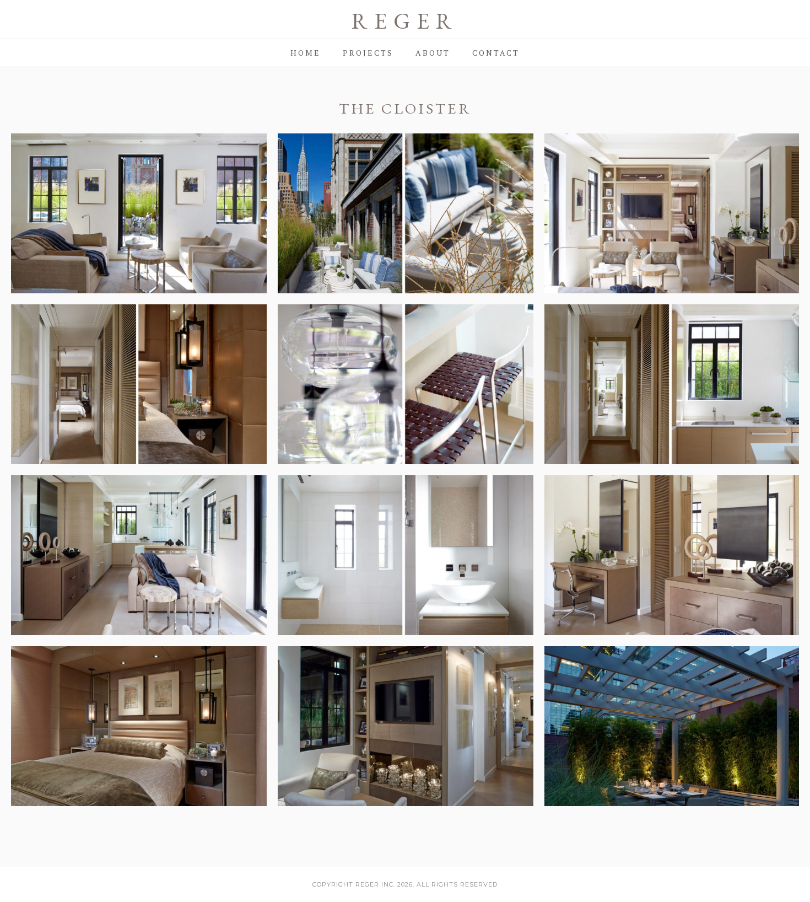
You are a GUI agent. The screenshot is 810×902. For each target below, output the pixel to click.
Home (305, 52)
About (432, 52)
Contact (496, 52)
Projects (368, 52)
